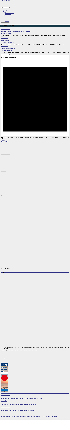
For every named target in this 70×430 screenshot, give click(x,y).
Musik (4, 16)
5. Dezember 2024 (4, 42)
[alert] (35, 97)
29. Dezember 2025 (4, 33)
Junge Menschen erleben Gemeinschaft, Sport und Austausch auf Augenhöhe (18, 404)
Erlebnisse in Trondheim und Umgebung (8, 48)
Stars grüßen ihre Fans (9, 13)
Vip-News (4, 12)
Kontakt (6, 21)
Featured (2, 29)
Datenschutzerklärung (6, 428)
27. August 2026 (3, 406)
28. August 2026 (3, 400)
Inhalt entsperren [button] (3, 140)
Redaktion (9, 33)
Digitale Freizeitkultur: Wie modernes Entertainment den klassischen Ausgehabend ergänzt (21, 398)
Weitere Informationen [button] (4, 141)
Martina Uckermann (10, 42)
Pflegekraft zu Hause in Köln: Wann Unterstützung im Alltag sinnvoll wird (17, 410)
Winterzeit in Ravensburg (5, 40)
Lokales (4, 17)
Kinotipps (4, 15)
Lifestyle (4, 11)
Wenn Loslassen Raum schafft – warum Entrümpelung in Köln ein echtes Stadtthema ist (16, 31)
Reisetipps (6, 38)
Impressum (4, 427)
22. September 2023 (4, 50)
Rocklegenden (7, 14)
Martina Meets (5, 10)
